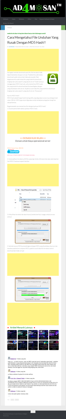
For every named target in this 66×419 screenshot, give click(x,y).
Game (13, 19)
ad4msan (11, 46)
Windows (21, 19)
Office (29, 19)
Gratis (12, 399)
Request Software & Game (46, 19)
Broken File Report (8, 23)
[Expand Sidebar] (3, 27)
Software (5, 19)
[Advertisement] (33, 60)
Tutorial (16, 399)
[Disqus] (33, 376)
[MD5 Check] (13, 152)
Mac (35, 19)
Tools (9, 27)
